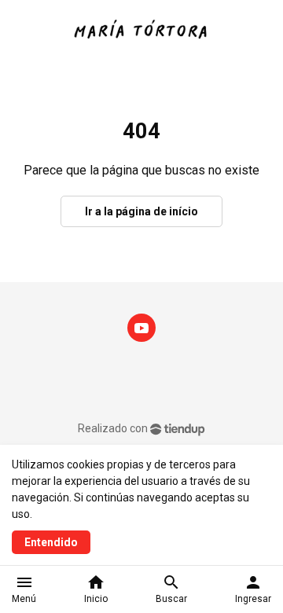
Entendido (51, 542)
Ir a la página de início (141, 211)
